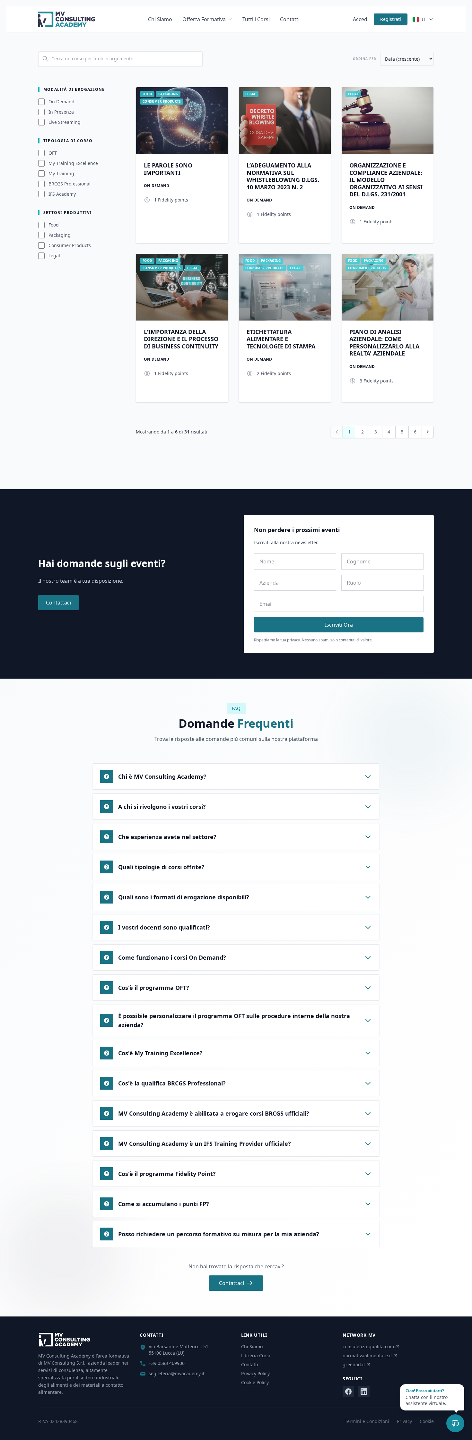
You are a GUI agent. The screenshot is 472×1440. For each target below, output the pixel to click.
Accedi (361, 19)
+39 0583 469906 (167, 1363)
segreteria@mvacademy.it (177, 1373)
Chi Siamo (160, 19)
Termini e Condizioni (367, 1421)
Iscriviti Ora (339, 624)
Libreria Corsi (255, 1355)
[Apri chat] (455, 1423)
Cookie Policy (255, 1382)
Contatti (290, 19)
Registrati (390, 19)
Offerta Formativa (204, 19)
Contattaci (58, 602)
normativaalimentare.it (367, 1355)
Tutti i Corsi (256, 19)
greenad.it (354, 1364)
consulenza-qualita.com (368, 1346)
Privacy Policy (255, 1373)
